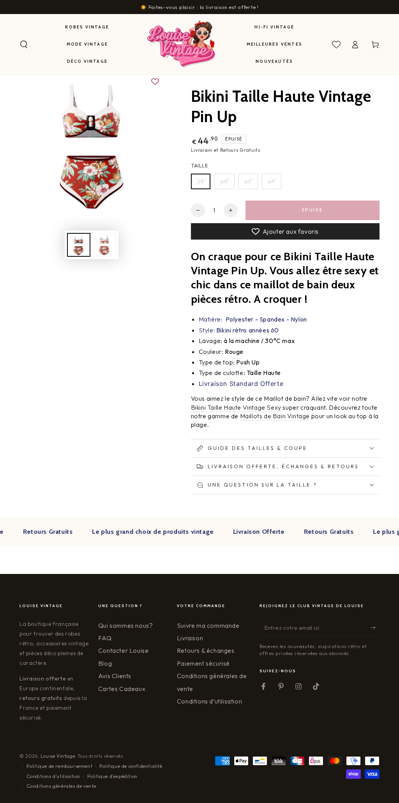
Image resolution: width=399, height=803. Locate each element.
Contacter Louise (123, 650)
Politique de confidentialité (130, 766)
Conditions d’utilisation (209, 701)
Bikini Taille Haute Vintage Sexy (236, 407)
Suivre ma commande (208, 625)
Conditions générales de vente (61, 786)
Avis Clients (114, 676)
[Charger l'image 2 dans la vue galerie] (104, 245)
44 (271, 181)
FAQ (105, 638)
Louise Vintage (58, 756)
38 (200, 181)
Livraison (190, 638)
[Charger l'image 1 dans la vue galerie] (78, 245)
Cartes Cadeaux (121, 689)
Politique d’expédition (112, 776)
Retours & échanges (206, 650)
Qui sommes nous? (125, 625)
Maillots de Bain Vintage (275, 416)
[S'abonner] (375, 627)
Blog (105, 663)
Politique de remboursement (59, 766)
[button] (24, 44)
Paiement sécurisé (203, 663)
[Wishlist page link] (336, 44)
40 (224, 181)
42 (248, 181)
